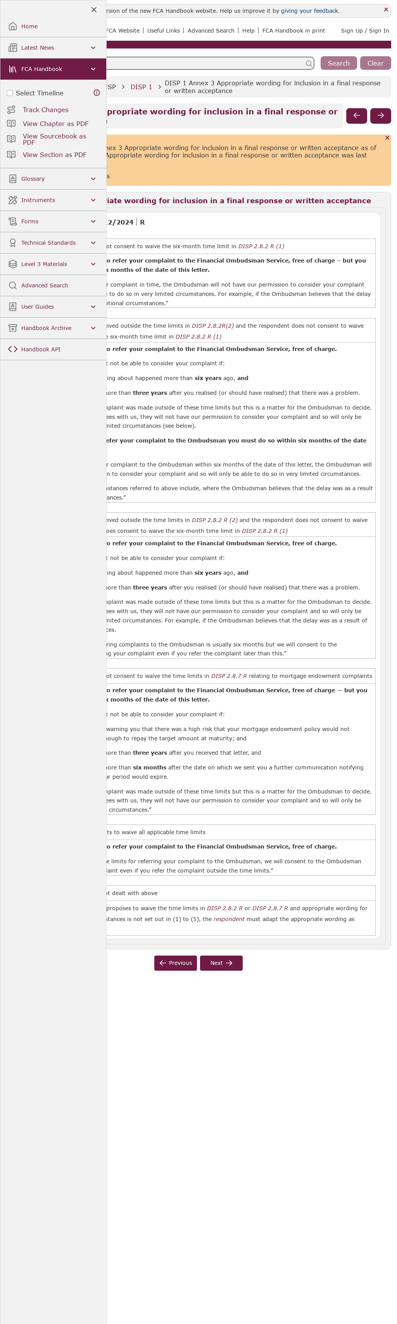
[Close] (386, 9)
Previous (180, 962)
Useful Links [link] (163, 30)
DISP (108, 86)
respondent (229, 919)
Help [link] (248, 30)
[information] (97, 93)
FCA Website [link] (122, 30)
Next (217, 962)
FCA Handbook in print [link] (293, 30)
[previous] (356, 116)
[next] (380, 116)
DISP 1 (141, 86)
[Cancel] (387, 138)
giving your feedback (309, 10)
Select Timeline (40, 93)
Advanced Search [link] (211, 30)
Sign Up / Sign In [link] (365, 30)
